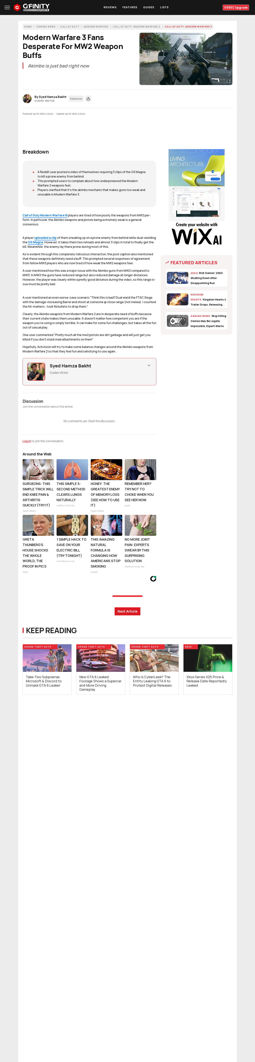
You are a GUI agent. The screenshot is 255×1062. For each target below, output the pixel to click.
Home (28, 26)
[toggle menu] (7, 7)
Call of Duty (69, 26)
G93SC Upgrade (236, 7)
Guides (148, 7)
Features (129, 7)
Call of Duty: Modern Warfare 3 (188, 26)
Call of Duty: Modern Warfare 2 (136, 26)
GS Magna (35, 242)
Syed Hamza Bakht (52, 97)
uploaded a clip (45, 238)
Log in (27, 441)
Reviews (110, 7)
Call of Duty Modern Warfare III (45, 215)
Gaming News (45, 26)
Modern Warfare (96, 26)
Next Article (127, 611)
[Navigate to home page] (32, 7)
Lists (164, 7)
